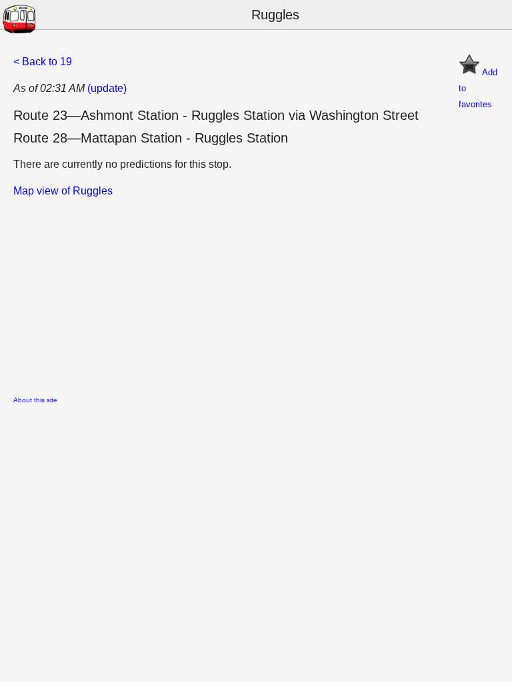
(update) (107, 88)
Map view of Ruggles (63, 190)
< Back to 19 (42, 61)
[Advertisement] (256, 292)
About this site (35, 400)
